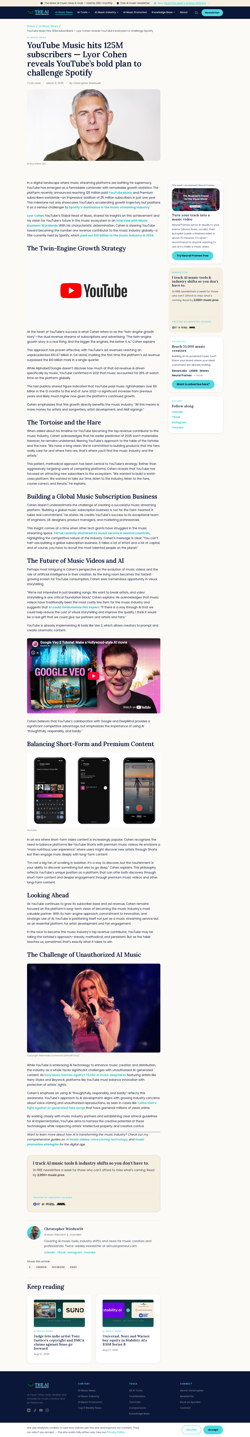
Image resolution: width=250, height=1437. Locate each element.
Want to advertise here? (193, 384)
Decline (191, 1430)
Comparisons (137, 1408)
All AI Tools (136, 1390)
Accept (213, 1430)
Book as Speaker (190, 1402)
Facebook (58, 1267)
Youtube (90, 1252)
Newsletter (212, 12)
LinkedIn (41, 1267)
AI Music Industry (105, 12)
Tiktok (61, 1252)
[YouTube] (41, 1410)
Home (31, 26)
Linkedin (49, 1252)
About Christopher (192, 1390)
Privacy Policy (116, 1432)
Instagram (75, 1252)
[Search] (196, 12)
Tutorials (134, 1402)
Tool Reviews (137, 1396)
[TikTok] (35, 1410)
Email (73, 1267)
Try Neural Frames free (193, 255)
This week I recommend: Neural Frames (193, 185)
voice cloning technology (108, 1139)
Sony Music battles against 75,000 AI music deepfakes (85, 1075)
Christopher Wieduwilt (63, 1229)
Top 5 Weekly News (90, 1408)
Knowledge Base (162, 12)
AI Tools (82, 12)
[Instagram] (47, 1410)
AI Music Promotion (135, 12)
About (184, 12)
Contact (185, 1408)
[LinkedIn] (28, 1410)
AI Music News (64, 12)
